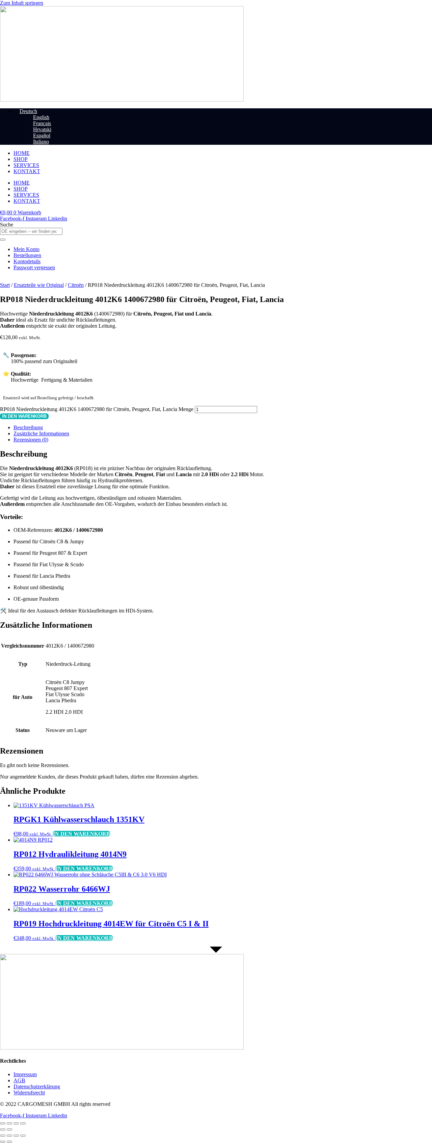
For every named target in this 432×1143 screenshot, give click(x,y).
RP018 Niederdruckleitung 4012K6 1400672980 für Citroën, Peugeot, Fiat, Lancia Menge (96, 409)
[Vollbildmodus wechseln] (9, 1123)
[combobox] (31, 231)
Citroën (76, 285)
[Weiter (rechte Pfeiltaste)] (9, 1129)
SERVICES (26, 165)
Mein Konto (26, 249)
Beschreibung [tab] (28, 427)
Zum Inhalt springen (21, 3)
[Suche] (2, 240)
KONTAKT (27, 171)
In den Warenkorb (24, 416)
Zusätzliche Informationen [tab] (41, 433)
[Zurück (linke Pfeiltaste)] (2, 1129)
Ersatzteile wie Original (39, 285)
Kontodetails (27, 261)
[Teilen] (16, 1123)
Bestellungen (27, 255)
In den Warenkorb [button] (81, 834)
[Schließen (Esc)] (23, 1123)
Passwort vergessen (34, 267)
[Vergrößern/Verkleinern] (2, 1123)
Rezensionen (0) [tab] (31, 439)
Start (5, 285)
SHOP (21, 159)
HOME (22, 153)
